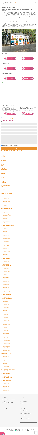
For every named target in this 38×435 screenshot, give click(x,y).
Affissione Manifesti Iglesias (5, 327)
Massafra (3, 172)
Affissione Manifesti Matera (5, 205)
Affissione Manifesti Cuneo (5, 304)
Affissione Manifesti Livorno (5, 359)
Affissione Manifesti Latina (5, 252)
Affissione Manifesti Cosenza (6, 211)
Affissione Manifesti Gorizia (5, 244)
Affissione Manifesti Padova (5, 383)
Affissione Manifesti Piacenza (6, 237)
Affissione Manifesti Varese (5, 284)
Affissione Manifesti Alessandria (6, 300)
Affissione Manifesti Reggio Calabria (7, 214)
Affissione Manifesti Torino (5, 308)
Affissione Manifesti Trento (5, 372)
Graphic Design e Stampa (24, 410)
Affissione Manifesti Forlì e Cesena (6, 232)
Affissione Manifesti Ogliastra (6, 331)
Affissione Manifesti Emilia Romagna (7, 225)
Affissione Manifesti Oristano (6, 334)
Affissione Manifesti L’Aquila (5, 199)
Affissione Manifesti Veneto (6, 380)
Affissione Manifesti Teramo (5, 202)
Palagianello (3, 178)
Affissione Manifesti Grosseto (6, 357)
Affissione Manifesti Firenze (5, 356)
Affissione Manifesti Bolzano (5, 370)
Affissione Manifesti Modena (6, 234)
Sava (2, 186)
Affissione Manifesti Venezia (5, 387)
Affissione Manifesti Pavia (5, 280)
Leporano (2, 165)
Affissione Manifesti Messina (6, 346)
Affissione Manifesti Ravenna (6, 238)
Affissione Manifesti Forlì (5, 231)
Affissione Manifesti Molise (6, 294)
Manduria (3, 168)
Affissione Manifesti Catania (6, 343)
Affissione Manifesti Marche (6, 285)
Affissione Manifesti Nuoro (5, 330)
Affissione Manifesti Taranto (5, 321)
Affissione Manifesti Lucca (5, 360)
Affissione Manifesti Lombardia (6, 265)
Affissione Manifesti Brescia (5, 268)
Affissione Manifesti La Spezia (6, 262)
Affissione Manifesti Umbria (6, 373)
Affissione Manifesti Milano (5, 277)
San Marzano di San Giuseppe (6, 185)
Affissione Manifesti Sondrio (5, 281)
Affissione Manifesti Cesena (5, 228)
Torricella (3, 189)
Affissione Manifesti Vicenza (5, 390)
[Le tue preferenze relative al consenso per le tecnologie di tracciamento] (36, 433)
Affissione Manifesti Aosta (5, 379)
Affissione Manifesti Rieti (5, 254)
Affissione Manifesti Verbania (6, 310)
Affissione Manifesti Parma (5, 235)
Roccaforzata (3, 182)
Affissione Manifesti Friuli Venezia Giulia (8, 242)
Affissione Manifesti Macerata (6, 291)
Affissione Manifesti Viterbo (5, 257)
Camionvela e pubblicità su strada (26, 418)
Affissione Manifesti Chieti (5, 198)
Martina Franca (4, 169)
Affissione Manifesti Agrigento (6, 340)
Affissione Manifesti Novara (5, 307)
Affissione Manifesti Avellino (5, 218)
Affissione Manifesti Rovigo (5, 384)
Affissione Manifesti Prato (5, 366)
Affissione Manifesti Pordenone (6, 245)
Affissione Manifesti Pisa (5, 363)
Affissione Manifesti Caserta (6, 221)
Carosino (2, 155)
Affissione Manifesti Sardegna (6, 323)
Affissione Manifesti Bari (5, 314)
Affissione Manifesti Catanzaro (6, 209)
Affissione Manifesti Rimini (5, 241)
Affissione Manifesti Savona (5, 264)
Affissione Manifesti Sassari (6, 336)
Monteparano (3, 176)
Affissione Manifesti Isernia (5, 297)
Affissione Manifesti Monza (5, 278)
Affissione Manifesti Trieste (5, 247)
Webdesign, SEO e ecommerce (25, 413)
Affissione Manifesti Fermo (5, 290)
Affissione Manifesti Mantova (6, 275)
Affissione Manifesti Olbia (5, 333)
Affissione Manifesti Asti (5, 301)
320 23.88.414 (11, 118)
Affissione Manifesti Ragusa (6, 349)
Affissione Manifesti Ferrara (5, 229)
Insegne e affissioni (23, 415)
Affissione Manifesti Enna (5, 344)
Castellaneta (3, 156)
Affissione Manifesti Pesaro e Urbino (7, 293)
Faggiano (2, 159)
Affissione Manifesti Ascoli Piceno (6, 288)
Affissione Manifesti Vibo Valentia (6, 215)
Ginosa (2, 161)
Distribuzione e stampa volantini (25, 421)
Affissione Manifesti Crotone (5, 212)
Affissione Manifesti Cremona (6, 271)
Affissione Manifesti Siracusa (6, 350)
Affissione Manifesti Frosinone (6, 251)
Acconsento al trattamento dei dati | (10, 145)
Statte (2, 190)
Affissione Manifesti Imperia (5, 261)
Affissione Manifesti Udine (5, 248)
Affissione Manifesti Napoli (5, 222)
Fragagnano (3, 160)
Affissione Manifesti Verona (5, 389)
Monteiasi (3, 173)
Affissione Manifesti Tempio (5, 337)
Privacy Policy (16, 145)
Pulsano (2, 181)
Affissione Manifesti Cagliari (6, 324)
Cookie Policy (18, 430)
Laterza (2, 164)
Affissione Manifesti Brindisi (5, 317)
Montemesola (3, 174)
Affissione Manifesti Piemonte (6, 298)
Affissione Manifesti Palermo (6, 347)
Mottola (2, 177)
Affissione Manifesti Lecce (5, 320)
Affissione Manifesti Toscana (6, 353)
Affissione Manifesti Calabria (6, 208)
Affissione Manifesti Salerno (5, 224)
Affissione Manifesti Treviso (5, 386)
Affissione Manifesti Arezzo (5, 354)
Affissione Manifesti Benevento (6, 219)
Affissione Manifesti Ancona (5, 287)
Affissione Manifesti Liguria (6, 258)
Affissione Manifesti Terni (5, 376)
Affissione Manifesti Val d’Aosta (6, 377)
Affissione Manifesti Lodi (5, 274)
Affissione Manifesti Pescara (6, 201)
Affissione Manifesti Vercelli (5, 311)
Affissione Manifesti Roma (5, 255)
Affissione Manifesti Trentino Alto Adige (8, 369)
